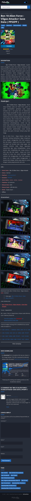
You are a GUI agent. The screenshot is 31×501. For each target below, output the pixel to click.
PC (15, 175)
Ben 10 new (24, 480)
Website (3, 453)
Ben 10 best (14, 475)
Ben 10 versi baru (6, 483)
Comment (3, 421)
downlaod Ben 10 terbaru (18, 483)
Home (2, 13)
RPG (2, 27)
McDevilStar (26, 494)
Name (2, 440)
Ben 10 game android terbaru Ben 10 (11, 480)
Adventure (9, 25)
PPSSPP (6, 13)
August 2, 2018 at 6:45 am (12, 397)
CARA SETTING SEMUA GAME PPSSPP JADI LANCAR (15, 339)
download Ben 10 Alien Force (9, 485)
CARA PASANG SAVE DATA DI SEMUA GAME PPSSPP (15, 333)
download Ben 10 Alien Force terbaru (11, 488)
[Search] (28, 7)
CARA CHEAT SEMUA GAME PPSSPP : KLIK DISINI (15, 336)
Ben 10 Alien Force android (16, 472)
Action (10, 13)
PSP (13, 175)
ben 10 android (5, 475)
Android (9, 175)
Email (2, 446)
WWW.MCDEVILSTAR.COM (21, 359)
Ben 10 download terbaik (8, 478)
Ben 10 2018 (4, 472)
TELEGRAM (9, 46)
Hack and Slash (17, 25)
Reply (7, 407)
